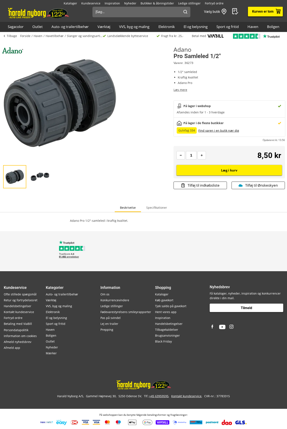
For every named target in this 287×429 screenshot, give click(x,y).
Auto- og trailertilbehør (70, 26)
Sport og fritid (227, 26)
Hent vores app (165, 312)
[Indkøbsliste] (236, 11)
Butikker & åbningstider (157, 3)
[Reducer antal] (180, 155)
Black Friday (163, 341)
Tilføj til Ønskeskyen (261, 185)
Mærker (51, 353)
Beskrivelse (128, 208)
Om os (104, 294)
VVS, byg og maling (134, 26)
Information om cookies (20, 336)
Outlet (37, 26)
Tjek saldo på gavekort (170, 306)
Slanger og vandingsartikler (85, 36)
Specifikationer (156, 208)
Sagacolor (16, 26)
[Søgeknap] (185, 12)
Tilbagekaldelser (166, 330)
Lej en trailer (109, 324)
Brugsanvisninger (167, 335)
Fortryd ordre (214, 3)
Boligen (273, 26)
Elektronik (166, 26)
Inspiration (112, 3)
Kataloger (70, 3)
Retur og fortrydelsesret (20, 300)
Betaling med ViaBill (18, 324)
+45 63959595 (159, 396)
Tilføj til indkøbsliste (204, 185)
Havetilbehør (55, 36)
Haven (253, 26)
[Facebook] (213, 327)
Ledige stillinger (189, 3)
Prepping (106, 330)
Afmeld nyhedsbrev (17, 342)
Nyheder (130, 3)
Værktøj (103, 26)
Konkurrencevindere (114, 300)
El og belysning (196, 26)
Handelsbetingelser (17, 306)
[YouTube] (222, 327)
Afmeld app (12, 348)
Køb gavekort (164, 300)
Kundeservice (90, 3)
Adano (182, 49)
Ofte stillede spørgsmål (20, 294)
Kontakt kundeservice (19, 312)
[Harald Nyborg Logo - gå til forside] (38, 13)
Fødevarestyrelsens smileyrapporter (125, 312)
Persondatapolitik (16, 330)
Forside (25, 36)
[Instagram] (232, 327)
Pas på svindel (110, 318)
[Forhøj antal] (201, 155)
